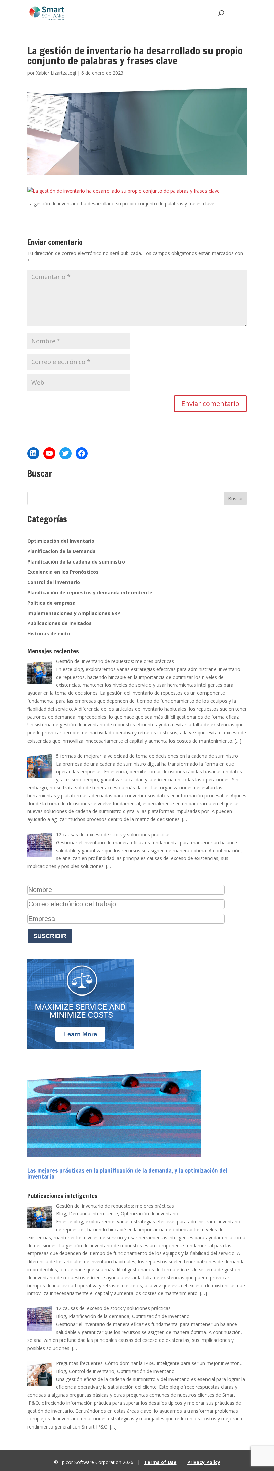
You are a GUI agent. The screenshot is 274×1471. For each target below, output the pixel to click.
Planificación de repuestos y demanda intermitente (89, 592)
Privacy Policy (203, 1462)
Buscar (235, 498)
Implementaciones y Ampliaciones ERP (73, 613)
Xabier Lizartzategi (56, 73)
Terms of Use (160, 1462)
